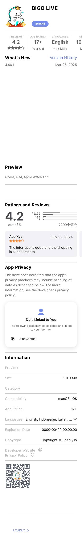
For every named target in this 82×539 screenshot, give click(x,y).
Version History (63, 57)
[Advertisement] (41, 112)
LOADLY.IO (21, 530)
